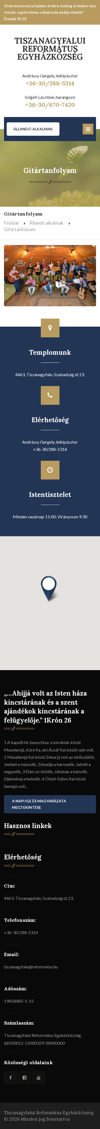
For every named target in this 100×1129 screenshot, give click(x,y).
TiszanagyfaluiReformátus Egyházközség (50, 49)
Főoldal (11, 223)
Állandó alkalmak (33, 129)
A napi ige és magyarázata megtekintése (39, 804)
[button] (50, 589)
